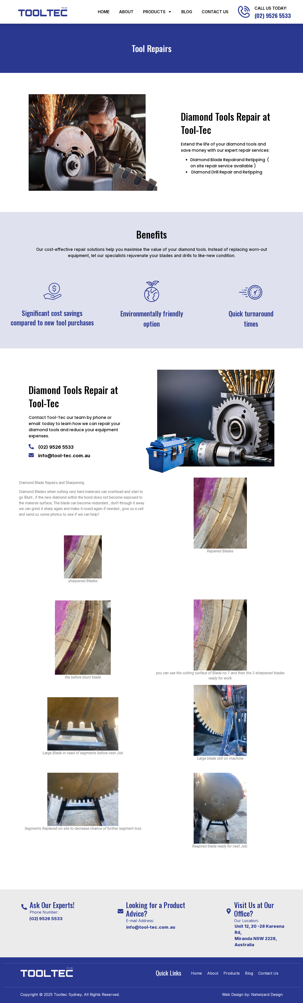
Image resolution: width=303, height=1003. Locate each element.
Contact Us (215, 11)
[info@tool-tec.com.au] (31, 455)
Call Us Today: (270, 8)
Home (104, 11)
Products (154, 11)
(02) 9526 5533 (56, 447)
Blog (186, 11)
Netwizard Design (266, 994)
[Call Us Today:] (244, 12)
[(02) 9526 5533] (31, 446)
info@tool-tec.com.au (64, 455)
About (126, 11)
